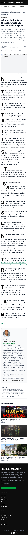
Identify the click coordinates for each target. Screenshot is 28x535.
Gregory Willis (4, 47)
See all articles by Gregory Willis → (11, 380)
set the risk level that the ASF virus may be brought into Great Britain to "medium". (14, 263)
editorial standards (19, 393)
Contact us (4, 485)
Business (3, 495)
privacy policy (16, 395)
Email (22, 380)
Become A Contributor (8, 488)
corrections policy (6, 395)
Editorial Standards (6, 515)
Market (14, 6)
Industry (6, 6)
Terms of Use (4, 524)
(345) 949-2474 (5, 483)
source (3, 323)
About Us (3, 513)
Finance (3, 497)
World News (22, 6)
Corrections (4, 517)
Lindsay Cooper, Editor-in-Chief (14, 50)
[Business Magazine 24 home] (16, 2)
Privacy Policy (5, 522)
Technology (9, 11)
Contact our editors (10, 396)
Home (2, 11)
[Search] (5, 2)
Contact (3, 519)
